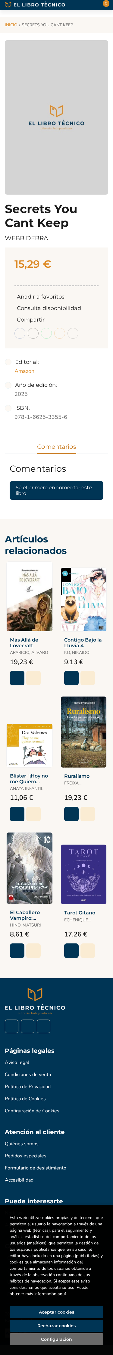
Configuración (56, 1339)
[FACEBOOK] (11, 1026)
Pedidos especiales (25, 1156)
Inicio (11, 25)
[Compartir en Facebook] (19, 333)
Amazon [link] (24, 371)
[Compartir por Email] (59, 333)
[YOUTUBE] (43, 1026)
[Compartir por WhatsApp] (46, 333)
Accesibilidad (19, 1180)
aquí (62, 1294)
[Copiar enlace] (72, 333)
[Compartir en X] (33, 333)
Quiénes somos (22, 1143)
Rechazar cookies (56, 1325)
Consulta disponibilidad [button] (49, 308)
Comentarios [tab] (56, 446)
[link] (33, 678)
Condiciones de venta (28, 1074)
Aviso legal (17, 1062)
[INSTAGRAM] (27, 1026)
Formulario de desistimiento (35, 1168)
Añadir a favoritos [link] (40, 296)
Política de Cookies (25, 1098)
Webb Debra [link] (26, 238)
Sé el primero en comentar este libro (54, 490)
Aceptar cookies (56, 1312)
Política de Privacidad (28, 1086)
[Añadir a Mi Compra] (17, 678)
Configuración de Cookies (32, 1111)
